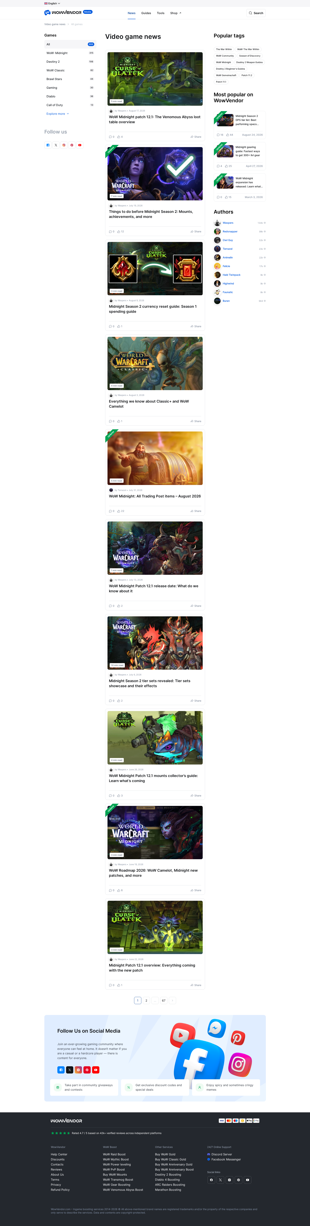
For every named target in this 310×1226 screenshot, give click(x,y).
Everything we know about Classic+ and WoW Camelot (149, 404)
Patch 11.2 (247, 75)
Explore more (56, 113)
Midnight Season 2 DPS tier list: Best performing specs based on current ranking (247, 120)
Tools (161, 13)
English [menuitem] (52, 3)
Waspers (122, 110)
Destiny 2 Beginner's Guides (230, 68)
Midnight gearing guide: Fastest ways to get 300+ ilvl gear (248, 151)
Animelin (228, 257)
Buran (226, 300)
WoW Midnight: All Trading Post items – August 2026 (155, 496)
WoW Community (225, 55)
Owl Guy (228, 240)
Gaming (52, 87)
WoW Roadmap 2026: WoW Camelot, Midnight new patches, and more (153, 873)
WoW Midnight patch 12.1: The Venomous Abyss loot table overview (155, 119)
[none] (52, 3)
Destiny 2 (53, 61)
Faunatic (228, 292)
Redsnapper (230, 231)
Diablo (51, 96)
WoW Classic (56, 70)
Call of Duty (55, 105)
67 (163, 1000)
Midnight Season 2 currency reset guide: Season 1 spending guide (153, 309)
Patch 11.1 (221, 81)
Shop (174, 13)
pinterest (71, 145)
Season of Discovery (249, 55)
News (132, 13)
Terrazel (122, 490)
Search (258, 13)
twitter (56, 145)
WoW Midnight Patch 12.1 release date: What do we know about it (153, 588)
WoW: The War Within (248, 49)
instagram (64, 145)
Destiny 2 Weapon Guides (249, 62)
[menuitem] (50, 3)
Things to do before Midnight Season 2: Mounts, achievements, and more (151, 214)
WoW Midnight (223, 62)
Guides (146, 13)
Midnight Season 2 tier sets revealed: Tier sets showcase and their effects (149, 683)
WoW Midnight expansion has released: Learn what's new (249, 182)
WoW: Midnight (57, 53)
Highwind (228, 283)
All (48, 44)
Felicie (226, 266)
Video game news (54, 24)
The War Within (224, 49)
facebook (48, 145)
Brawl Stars (54, 79)
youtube (79, 145)
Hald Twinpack (232, 274)
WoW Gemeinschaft (226, 75)
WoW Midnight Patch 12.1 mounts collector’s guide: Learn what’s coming (153, 778)
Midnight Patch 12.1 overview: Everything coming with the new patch (152, 967)
